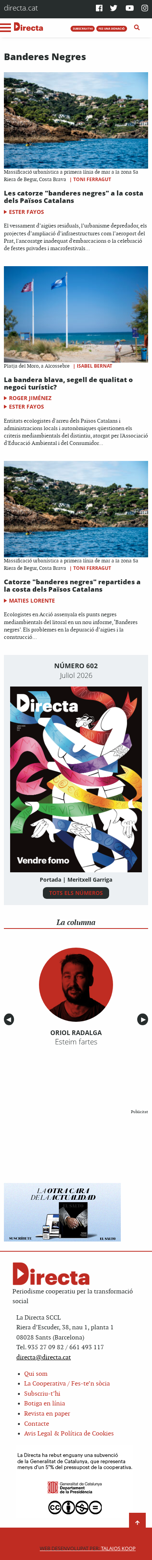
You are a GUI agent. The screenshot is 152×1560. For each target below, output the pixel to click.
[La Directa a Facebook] (99, 8)
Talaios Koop (88, 1548)
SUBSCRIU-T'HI (83, 28)
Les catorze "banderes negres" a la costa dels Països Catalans (73, 197)
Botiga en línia (44, 1403)
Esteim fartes (76, 1042)
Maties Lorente (32, 600)
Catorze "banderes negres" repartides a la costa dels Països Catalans (72, 585)
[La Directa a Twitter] (113, 8)
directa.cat (21, 7)
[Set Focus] (137, 28)
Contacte (36, 1424)
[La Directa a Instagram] (144, 8)
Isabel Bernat (94, 366)
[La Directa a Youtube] (129, 8)
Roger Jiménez (30, 398)
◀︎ (10, 1019)
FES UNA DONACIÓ (112, 28)
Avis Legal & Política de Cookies (69, 1433)
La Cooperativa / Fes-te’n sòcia (67, 1383)
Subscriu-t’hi (42, 1394)
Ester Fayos (26, 211)
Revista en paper (47, 1414)
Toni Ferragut (92, 179)
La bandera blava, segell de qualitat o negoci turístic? (68, 383)
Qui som (36, 1374)
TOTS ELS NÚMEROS (76, 893)
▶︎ (144, 1019)
